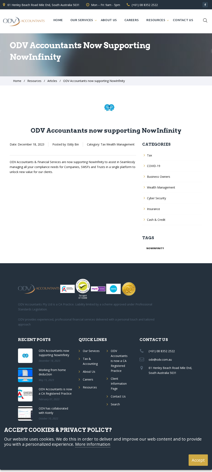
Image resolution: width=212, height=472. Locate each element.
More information (92, 444)
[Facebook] (205, 4)
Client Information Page (119, 383)
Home (58, 20)
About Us (109, 20)
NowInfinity (155, 248)
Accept (198, 460)
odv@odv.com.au (160, 360)
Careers (131, 20)
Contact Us (183, 20)
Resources (155, 20)
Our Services (81, 20)
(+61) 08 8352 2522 (145, 5)
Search (115, 404)
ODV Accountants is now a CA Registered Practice (119, 361)
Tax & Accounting (90, 361)
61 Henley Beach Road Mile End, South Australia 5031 (43, 5)
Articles (52, 81)
